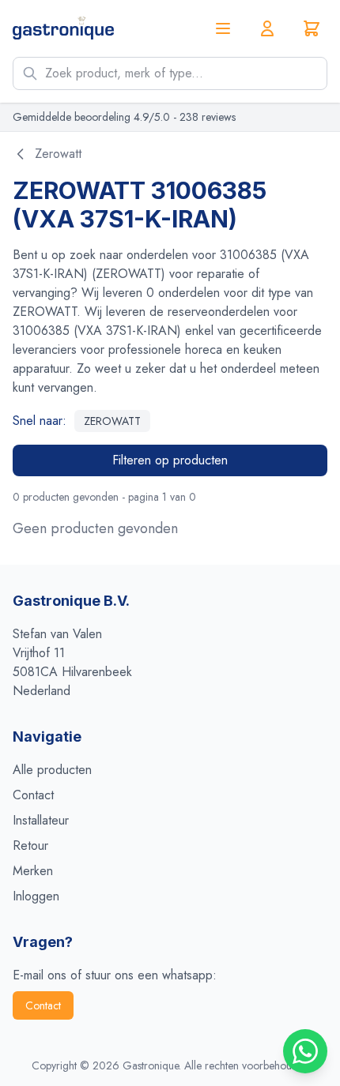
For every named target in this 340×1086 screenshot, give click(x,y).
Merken (33, 871)
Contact (33, 795)
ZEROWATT (112, 421)
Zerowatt (58, 154)
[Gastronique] (63, 28)
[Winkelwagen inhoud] (311, 28)
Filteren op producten (170, 460)
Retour (30, 845)
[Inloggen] (267, 28)
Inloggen (36, 896)
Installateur (41, 820)
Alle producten (52, 770)
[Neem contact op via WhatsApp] (305, 1051)
